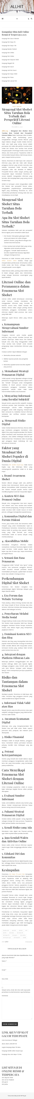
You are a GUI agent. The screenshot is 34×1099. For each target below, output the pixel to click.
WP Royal (23, 1096)
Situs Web (5, 979)
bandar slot (6, 930)
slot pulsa (5, 1084)
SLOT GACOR (17, 106)
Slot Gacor (10, 67)
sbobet (20, 930)
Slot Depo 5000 (12, 74)
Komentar (5, 995)
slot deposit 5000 (7, 1077)
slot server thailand (8, 1080)
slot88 (24, 937)
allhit (6, 942)
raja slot (14, 930)
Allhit (17, 6)
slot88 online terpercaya (15, 1051)
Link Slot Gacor (12, 70)
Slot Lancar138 (12, 81)
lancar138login (12, 1040)
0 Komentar (28, 942)
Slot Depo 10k (11, 45)
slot (26, 930)
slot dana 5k (20, 933)
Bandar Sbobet (12, 49)
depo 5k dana (16, 1047)
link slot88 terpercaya (16, 465)
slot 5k (4, 933)
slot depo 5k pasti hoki (17, 874)
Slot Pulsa (10, 77)
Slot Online (10, 52)
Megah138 (10, 63)
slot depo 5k (6, 935)
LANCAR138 (13, 1044)
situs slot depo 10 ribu (14, 1054)
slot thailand (17, 937)
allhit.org (5, 131)
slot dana (11, 933)
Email (4, 970)
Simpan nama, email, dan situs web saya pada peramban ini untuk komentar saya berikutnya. (16, 991)
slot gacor (14, 935)
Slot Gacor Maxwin (13, 38)
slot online (23, 935)
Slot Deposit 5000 (13, 60)
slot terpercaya (7, 937)
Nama (4, 961)
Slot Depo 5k (11, 42)
